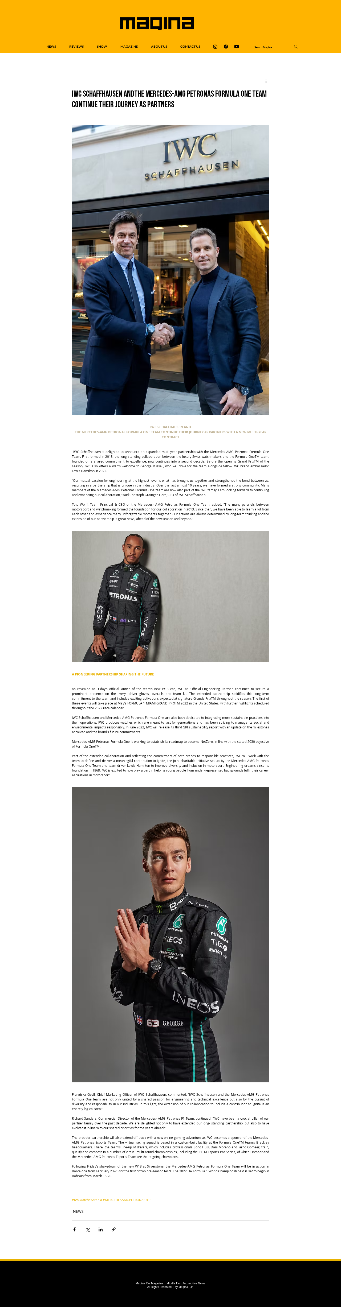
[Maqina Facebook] (226, 46)
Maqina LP (185, 1287)
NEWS (78, 1211)
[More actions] (266, 81)
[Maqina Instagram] (215, 46)
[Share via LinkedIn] (100, 1229)
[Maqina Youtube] (236, 46)
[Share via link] (113, 1229)
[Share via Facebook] (74, 1229)
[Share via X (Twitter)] (87, 1229)
